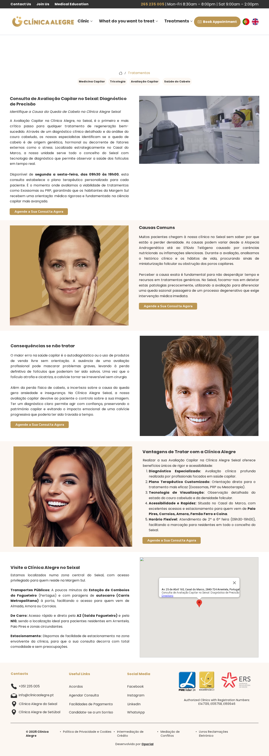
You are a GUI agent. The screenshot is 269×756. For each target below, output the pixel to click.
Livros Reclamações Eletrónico (213, 734)
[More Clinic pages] (91, 21)
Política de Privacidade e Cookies (87, 732)
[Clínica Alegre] (120, 73)
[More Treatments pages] (191, 21)
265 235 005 (152, 4)
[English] (257, 21)
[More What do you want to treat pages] (157, 21)
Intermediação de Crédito (130, 734)
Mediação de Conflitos (170, 734)
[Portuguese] (248, 21)
